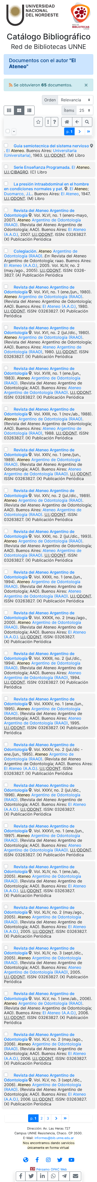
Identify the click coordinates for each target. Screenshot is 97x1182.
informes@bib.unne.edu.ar (54, 1138)
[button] (54, 122)
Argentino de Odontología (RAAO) (42, 222)
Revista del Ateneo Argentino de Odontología (39, 213)
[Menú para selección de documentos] (14, 131)
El (15, 150)
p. (69, 131)
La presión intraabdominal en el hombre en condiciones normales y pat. (46, 186)
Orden (50, 99)
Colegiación (25, 251)
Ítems (69, 110)
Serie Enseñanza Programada (41, 167)
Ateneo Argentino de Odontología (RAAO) (42, 349)
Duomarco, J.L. (18, 193)
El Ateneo (70, 193)
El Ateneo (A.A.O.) (20, 265)
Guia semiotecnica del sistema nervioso (51, 145)
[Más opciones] (48, 122)
